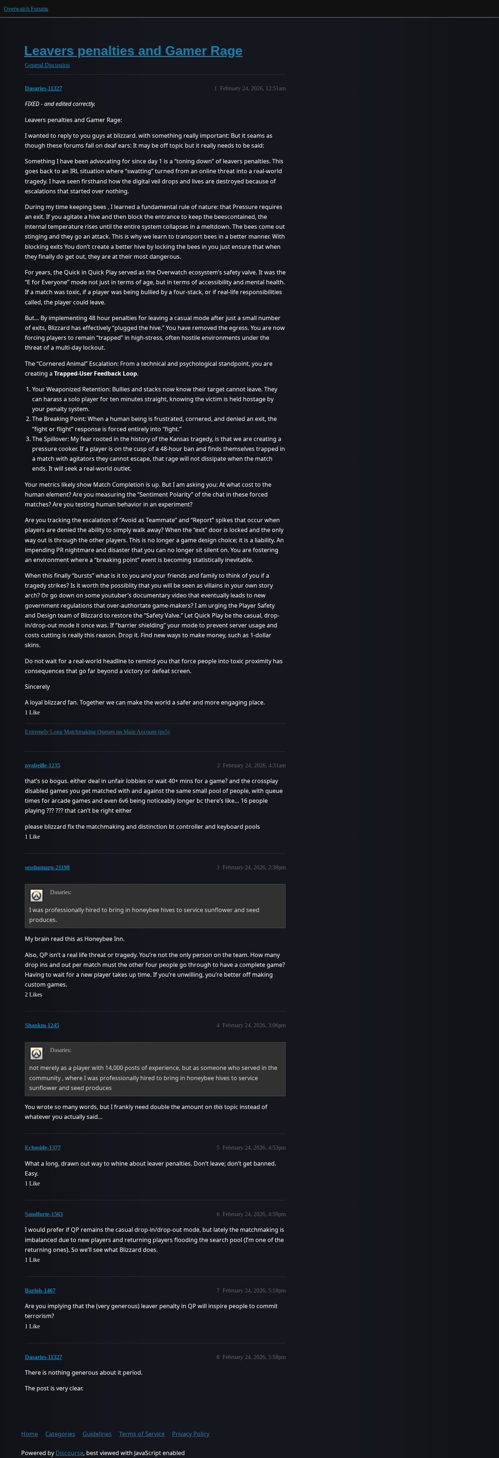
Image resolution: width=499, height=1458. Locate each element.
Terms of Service (142, 1434)
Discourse (69, 1453)
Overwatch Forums (26, 8)
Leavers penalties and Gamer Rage (133, 50)
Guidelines (97, 1434)
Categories (60, 1434)
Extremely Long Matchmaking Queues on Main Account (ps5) (97, 732)
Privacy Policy (190, 1434)
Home (29, 1434)
